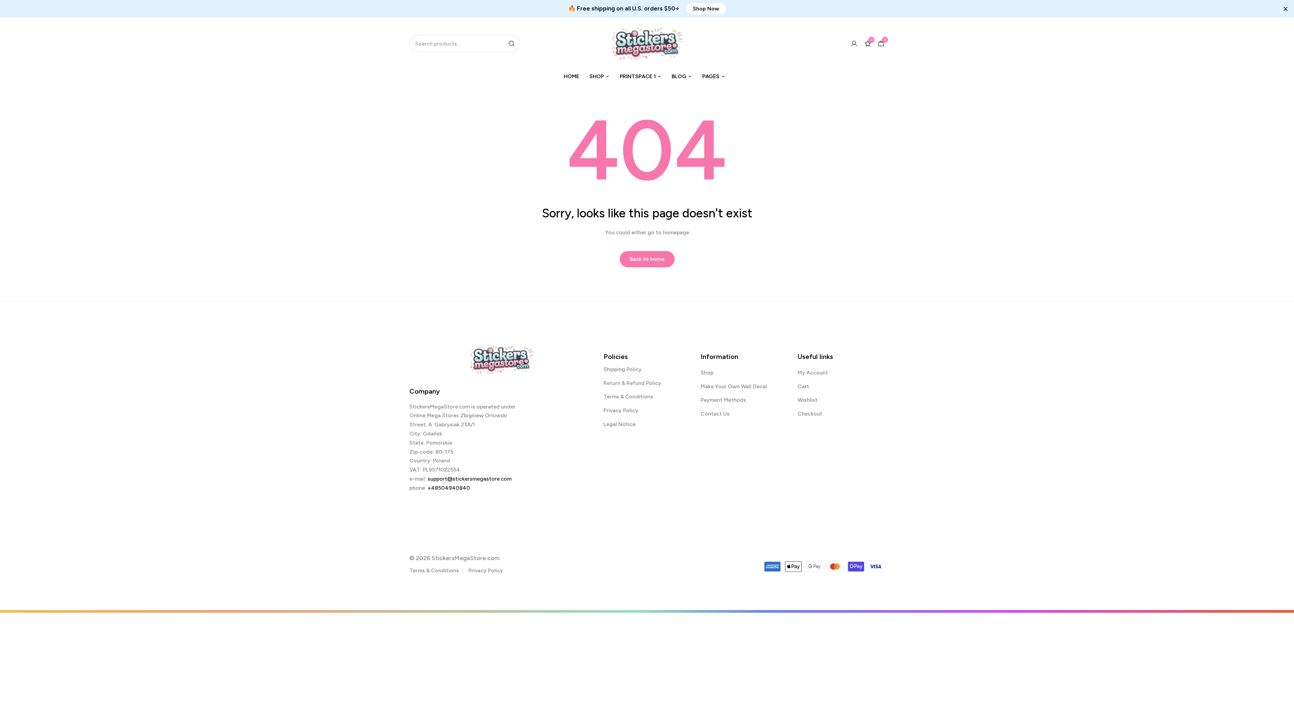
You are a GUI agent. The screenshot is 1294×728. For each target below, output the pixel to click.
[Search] (511, 43)
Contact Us (715, 414)
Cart (803, 386)
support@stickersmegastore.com (470, 479)
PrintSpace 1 (638, 76)
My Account (813, 372)
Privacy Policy (621, 410)
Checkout (810, 414)
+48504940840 (449, 488)
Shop (596, 76)
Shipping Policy (623, 369)
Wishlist (808, 400)
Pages (710, 76)
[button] (706, 8)
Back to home (647, 259)
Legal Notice (620, 424)
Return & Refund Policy (632, 383)
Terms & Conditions (628, 396)
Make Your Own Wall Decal (734, 386)
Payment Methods (723, 400)
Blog (679, 76)
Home (571, 76)
